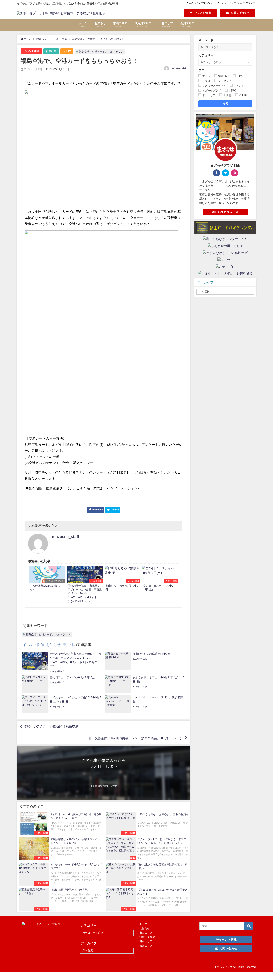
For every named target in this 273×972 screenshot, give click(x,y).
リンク (223, 3)
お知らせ (51, 51)
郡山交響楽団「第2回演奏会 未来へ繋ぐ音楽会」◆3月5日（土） (135, 738)
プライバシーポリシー (243, 3)
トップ (143, 924)
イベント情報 (202, 12)
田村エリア (145, 941)
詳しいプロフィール (225, 212)
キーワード (205, 40)
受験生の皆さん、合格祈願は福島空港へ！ (54, 726)
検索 (225, 103)
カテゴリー (205, 55)
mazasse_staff (178, 68)
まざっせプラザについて (202, 3)
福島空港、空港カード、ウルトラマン (101, 51)
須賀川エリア (147, 937)
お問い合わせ (239, 12)
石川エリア (145, 945)
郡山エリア (145, 932)
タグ (201, 70)
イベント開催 (31, 51)
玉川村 (67, 51)
